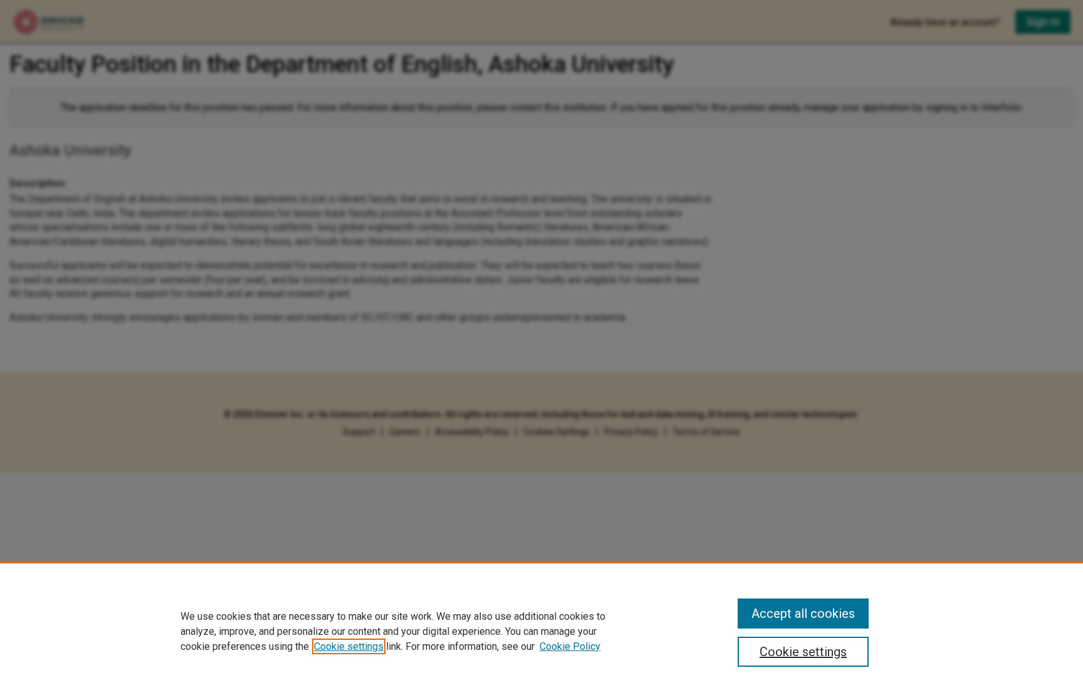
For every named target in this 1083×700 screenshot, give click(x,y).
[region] (541, 631)
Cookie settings (349, 646)
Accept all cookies (803, 613)
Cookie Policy (570, 646)
